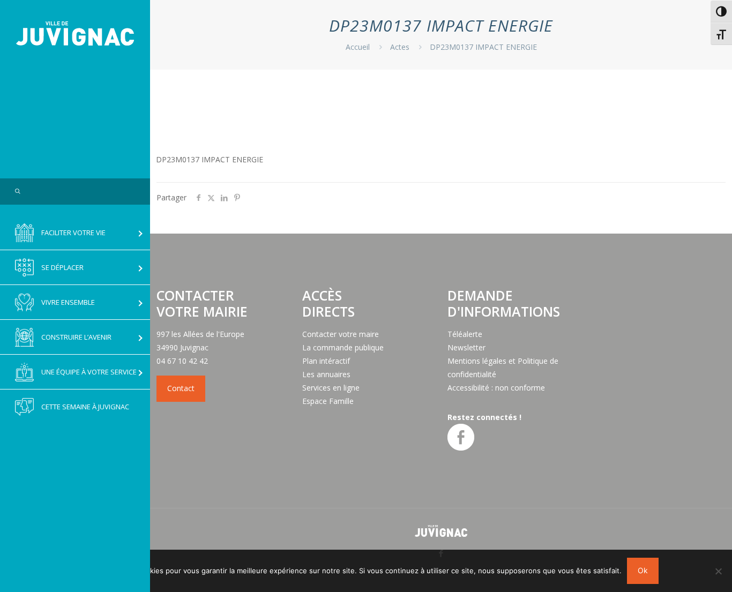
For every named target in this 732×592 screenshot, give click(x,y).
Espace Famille (328, 401)
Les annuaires (326, 374)
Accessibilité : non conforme (496, 388)
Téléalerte (464, 334)
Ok (643, 570)
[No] (718, 571)
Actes (399, 47)
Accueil (358, 47)
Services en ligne (331, 388)
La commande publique (343, 347)
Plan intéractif (326, 361)
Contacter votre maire (340, 334)
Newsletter (466, 347)
